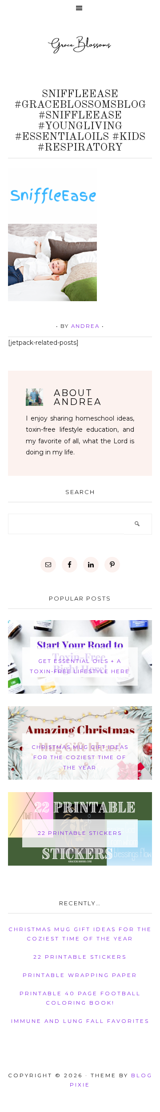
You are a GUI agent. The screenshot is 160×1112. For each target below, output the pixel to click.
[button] (80, 8)
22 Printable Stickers (80, 833)
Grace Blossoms (80, 44)
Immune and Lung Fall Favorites (80, 1021)
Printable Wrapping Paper (80, 975)
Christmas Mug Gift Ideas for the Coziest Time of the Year (80, 757)
